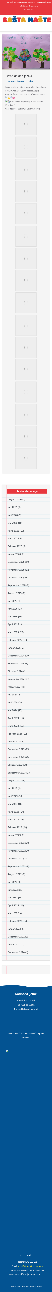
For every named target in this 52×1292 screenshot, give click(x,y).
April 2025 (13, 624)
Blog (31, 81)
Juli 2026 (12, 507)
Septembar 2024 (17, 679)
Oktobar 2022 (15, 858)
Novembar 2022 (16, 850)
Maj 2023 (12, 804)
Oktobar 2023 (15, 765)
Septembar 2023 (17, 772)
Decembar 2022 (16, 843)
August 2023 (15, 780)
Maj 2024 (12, 710)
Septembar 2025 (17, 585)
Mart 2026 (13, 538)
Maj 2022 (12, 897)
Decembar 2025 (16, 562)
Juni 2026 (13, 515)
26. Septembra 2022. (16, 81)
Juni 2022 (13, 890)
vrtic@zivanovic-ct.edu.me (28, 6)
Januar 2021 (14, 944)
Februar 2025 (15, 640)
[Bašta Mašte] (26, 21)
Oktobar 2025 (15, 577)
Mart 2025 (13, 632)
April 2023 (13, 811)
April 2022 (13, 905)
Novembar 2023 (16, 757)
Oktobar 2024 (15, 671)
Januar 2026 (14, 554)
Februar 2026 (15, 546)
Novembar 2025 (16, 569)
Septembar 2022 (17, 866)
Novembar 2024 (16, 663)
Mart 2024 (13, 726)
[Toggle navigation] (3, 29)
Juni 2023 (13, 796)
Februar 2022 (15, 921)
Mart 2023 (13, 819)
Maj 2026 (12, 523)
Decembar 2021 (16, 936)
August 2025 (15, 593)
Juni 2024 (13, 702)
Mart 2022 (13, 913)
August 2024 (15, 686)
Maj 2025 (12, 616)
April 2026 (13, 530)
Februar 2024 (15, 733)
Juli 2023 (12, 788)
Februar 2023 (15, 827)
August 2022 (15, 874)
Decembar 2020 (16, 952)
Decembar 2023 (16, 749)
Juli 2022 (12, 882)
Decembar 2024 (16, 655)
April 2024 (13, 718)
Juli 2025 (12, 601)
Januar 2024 (14, 741)
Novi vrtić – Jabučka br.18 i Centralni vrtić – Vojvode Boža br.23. (28, 2)
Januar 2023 (14, 835)
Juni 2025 (13, 608)
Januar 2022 (14, 928)
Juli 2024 (12, 694)
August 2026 (15, 499)
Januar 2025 (14, 647)
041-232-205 (28, 10)
